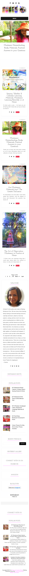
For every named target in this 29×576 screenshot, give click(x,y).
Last (22, 276)
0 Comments (22, 68)
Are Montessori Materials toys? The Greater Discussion (14, 189)
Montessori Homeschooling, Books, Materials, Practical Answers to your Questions (14, 48)
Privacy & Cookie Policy (16, 570)
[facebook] (10, 3)
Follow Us (14, 496)
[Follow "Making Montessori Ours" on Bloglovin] (14, 488)
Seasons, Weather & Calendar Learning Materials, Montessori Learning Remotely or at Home (14, 98)
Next (16, 276)
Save (18, 112)
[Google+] (14, 112)
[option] (14, 37)
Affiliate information (14, 572)
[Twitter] (11, 112)
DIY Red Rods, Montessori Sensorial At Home (18, 547)
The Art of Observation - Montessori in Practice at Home (14, 253)
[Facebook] (9, 112)
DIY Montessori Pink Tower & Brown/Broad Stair (18, 525)
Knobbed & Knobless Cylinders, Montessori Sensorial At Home (18, 558)
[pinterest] (13, 3)
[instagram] (16, 3)
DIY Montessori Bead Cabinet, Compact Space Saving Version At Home (18, 536)
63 (13, 276)
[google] (19, 3)
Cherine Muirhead (19, 571)
